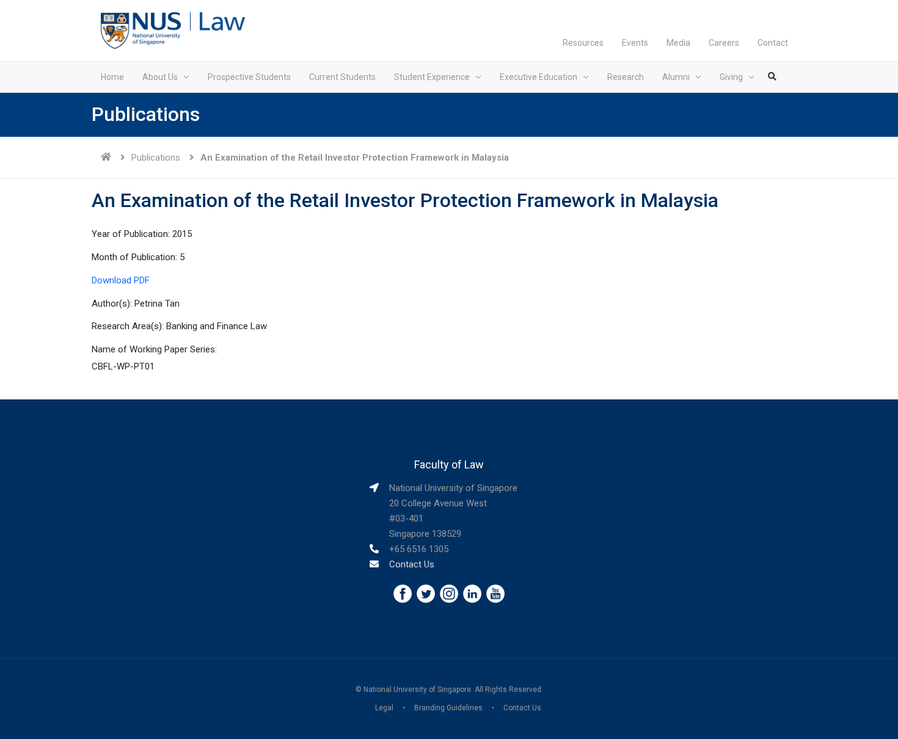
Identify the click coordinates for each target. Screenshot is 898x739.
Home (112, 77)
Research (625, 77)
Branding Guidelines (448, 708)
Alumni (676, 77)
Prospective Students (249, 77)
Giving (731, 77)
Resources (583, 43)
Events (635, 43)
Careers (724, 43)
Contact (772, 43)
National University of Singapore (417, 689)
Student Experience (432, 77)
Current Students (342, 77)
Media (678, 43)
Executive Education (538, 77)
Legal (384, 708)
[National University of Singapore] (141, 29)
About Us (160, 77)
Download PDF (121, 280)
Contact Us (411, 564)
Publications (155, 157)
